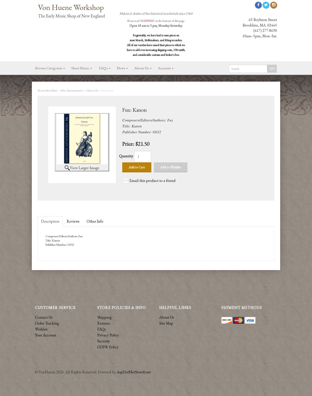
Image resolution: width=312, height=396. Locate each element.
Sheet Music (80, 68)
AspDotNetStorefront (134, 372)
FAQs (101, 329)
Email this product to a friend (152, 180)
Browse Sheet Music (47, 90)
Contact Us (44, 317)
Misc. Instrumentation (72, 90)
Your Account (45, 335)
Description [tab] (50, 221)
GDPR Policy (107, 346)
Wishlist (41, 329)
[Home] (73, 12)
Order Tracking (47, 323)
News (121, 68)
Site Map (166, 323)
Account (164, 68)
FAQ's (103, 68)
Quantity (126, 155)
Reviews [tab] (73, 221)
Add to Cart (137, 167)
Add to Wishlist (170, 167)
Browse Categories (49, 68)
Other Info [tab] (95, 221)
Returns (103, 323)
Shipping (104, 317)
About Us (141, 68)
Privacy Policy (108, 335)
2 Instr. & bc (92, 90)
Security (103, 341)
